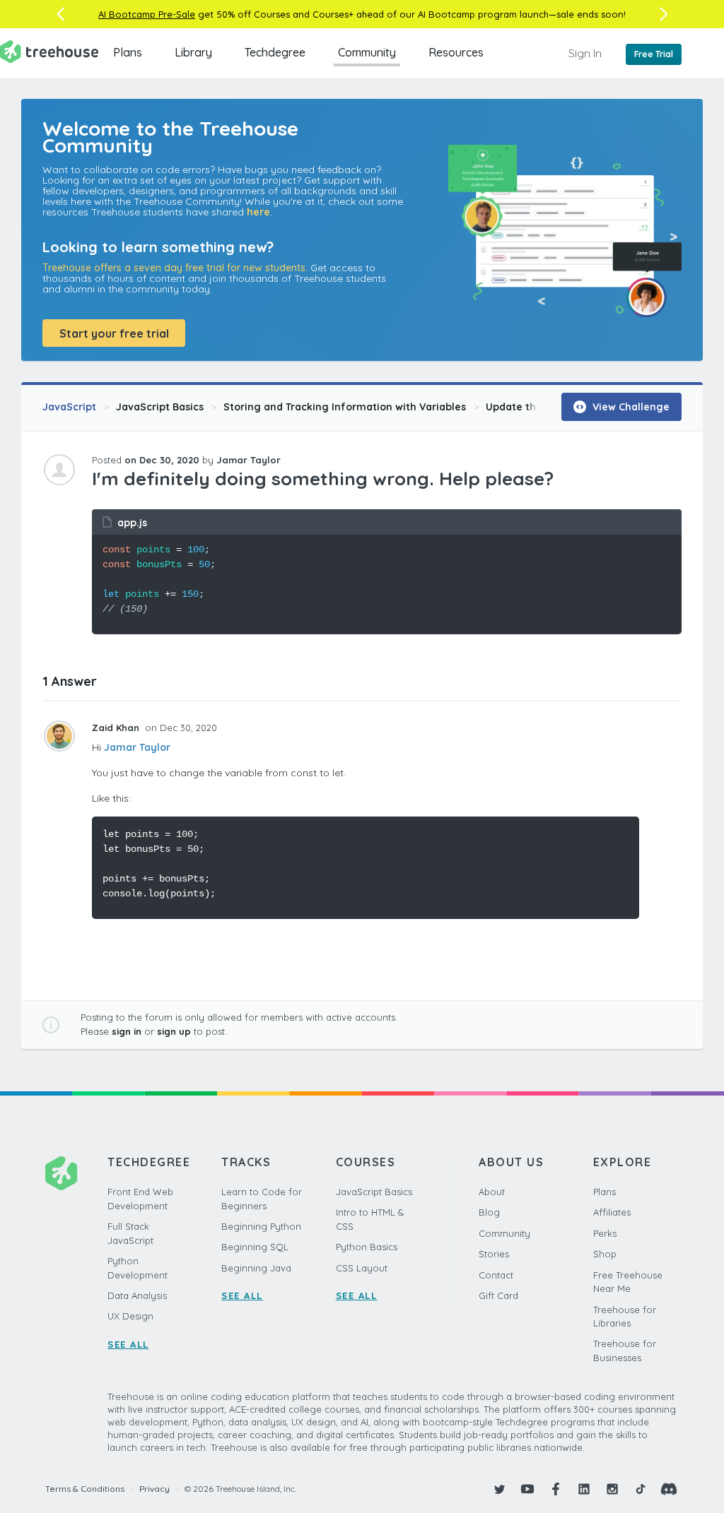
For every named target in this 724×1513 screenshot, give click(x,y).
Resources (456, 52)
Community (367, 52)
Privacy (154, 1488)
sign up (174, 1031)
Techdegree (275, 52)
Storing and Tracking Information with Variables (344, 406)
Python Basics (366, 1246)
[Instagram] (612, 1489)
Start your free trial (114, 333)
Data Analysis (137, 1295)
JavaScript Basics (160, 406)
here (258, 212)
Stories (494, 1253)
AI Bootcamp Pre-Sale (146, 14)
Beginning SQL (254, 1246)
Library (193, 52)
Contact (496, 1275)
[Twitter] (499, 1489)
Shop (605, 1253)
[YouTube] (527, 1489)
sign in (126, 1031)
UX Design (130, 1316)
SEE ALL (128, 1344)
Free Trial (653, 54)
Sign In (585, 53)
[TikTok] (640, 1489)
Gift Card (498, 1295)
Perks (605, 1233)
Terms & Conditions (84, 1488)
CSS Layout (361, 1268)
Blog (489, 1212)
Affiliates (612, 1212)
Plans (127, 52)
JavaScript (69, 406)
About (492, 1191)
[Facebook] (556, 1489)
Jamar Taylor (137, 747)
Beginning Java (256, 1268)
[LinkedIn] (584, 1489)
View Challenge (630, 406)
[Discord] (669, 1489)
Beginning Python (261, 1226)
